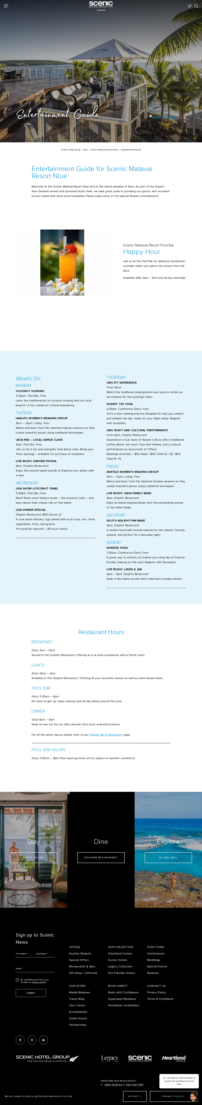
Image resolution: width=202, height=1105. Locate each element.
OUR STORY (77, 986)
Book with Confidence (123, 992)
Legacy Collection (120, 966)
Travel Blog (76, 999)
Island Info (168, 857)
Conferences (156, 953)
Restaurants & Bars (82, 966)
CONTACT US (156, 986)
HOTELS (74, 947)
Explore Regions (80, 953)
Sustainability (78, 1012)
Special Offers (79, 960)
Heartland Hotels (120, 953)
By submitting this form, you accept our (35, 981)
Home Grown (78, 1018)
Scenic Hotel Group (70, 150)
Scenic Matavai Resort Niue (104, 150)
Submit (31, 993)
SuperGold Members (122, 999)
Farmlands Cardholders (124, 1005)
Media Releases (79, 992)
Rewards (152, 973)
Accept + (134, 1096)
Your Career (77, 1005)
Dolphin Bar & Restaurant (106, 734)
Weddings (153, 960)
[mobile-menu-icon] (6, 6)
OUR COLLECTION (120, 947)
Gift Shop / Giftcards (83, 973)
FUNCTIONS (155, 947)
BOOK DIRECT (118, 986)
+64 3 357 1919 (134, 1084)
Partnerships (77, 1025)
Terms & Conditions (160, 999)
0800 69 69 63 (113, 1084)
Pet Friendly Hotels (121, 973)
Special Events (157, 966)
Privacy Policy (156, 992)
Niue (85, 150)
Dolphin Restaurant (101, 857)
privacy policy (39, 982)
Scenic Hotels (117, 960)
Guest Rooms (33, 857)
